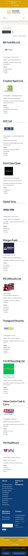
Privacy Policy (6, 540)
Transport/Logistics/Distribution (10, 295)
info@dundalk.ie (19, 527)
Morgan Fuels (10, 240)
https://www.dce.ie (12, 140)
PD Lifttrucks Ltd (12, 278)
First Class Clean (12, 163)
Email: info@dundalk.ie (16, 2)
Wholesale (5, 223)
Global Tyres (9, 201)
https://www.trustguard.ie (14, 338)
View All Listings (22, 36)
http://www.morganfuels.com (14, 257)
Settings (23, 548)
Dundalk (11, 62)
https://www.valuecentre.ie (14, 421)
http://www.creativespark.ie (14, 98)
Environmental (17, 383)
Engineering (16, 143)
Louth (4, 64)
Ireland (19, 62)
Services (8, 64)
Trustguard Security (13, 320)
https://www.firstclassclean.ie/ (15, 180)
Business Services (15, 178)
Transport (5, 302)
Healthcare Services (16, 457)
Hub (23, 101)
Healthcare (11, 462)
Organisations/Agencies (16, 95)
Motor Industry (15, 57)
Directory (15, 36)
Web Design (21, 540)
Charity (11, 101)
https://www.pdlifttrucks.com (15, 298)
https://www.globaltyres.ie (14, 219)
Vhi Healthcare (11, 442)
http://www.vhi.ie (12, 460)
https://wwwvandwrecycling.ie (15, 380)
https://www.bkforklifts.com (14, 59)
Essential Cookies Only (19, 553)
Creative (15, 101)
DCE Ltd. (7, 121)
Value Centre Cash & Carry (14, 403)
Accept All (6, 553)
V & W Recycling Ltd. (14, 360)
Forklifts (16, 62)
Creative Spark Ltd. (13, 80)
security (22, 340)
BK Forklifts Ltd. (11, 42)
